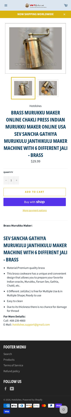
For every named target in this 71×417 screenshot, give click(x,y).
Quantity (8, 172)
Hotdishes (17, 399)
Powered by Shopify (32, 399)
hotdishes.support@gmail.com (31, 325)
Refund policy (11, 371)
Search (7, 354)
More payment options (35, 210)
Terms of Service (13, 365)
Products (8, 360)
